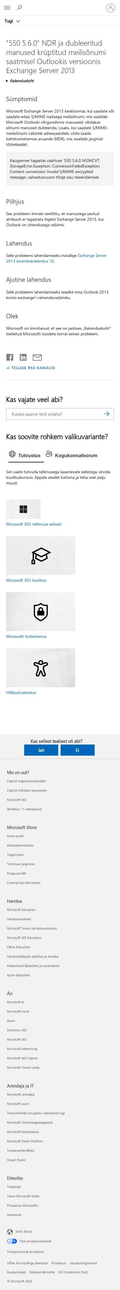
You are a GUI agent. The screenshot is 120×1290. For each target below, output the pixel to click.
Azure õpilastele (18, 975)
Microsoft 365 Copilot (22, 1058)
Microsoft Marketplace (23, 1132)
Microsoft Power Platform (25, 1141)
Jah (41, 750)
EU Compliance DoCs (74, 1272)
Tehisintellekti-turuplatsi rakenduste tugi (36, 1113)
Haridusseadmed (19, 919)
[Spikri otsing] (20, 7)
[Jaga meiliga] (34, 356)
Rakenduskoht (21, 80)
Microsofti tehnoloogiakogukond (29, 1122)
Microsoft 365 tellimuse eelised (33, 524)
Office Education (18, 947)
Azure (11, 1020)
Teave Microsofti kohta (23, 1196)
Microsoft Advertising (22, 1048)
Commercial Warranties (23, 882)
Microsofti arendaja (21, 1094)
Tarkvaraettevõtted (20, 1150)
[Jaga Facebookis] (10, 356)
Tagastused (15, 854)
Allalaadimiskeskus (20, 845)
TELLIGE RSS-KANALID (33, 367)
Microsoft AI (15, 1002)
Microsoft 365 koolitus (26, 580)
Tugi (9, 21)
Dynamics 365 (17, 1030)
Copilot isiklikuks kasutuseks (27, 790)
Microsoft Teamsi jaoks (23, 1067)
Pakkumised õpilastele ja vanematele (33, 965)
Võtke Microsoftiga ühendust (27, 1263)
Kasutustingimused (83, 1263)
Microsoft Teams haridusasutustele (32, 928)
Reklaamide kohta (42, 1272)
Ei (77, 750)
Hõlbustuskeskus (21, 692)
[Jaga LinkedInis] (20, 356)
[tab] (26, 455)
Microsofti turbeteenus (26, 636)
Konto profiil (15, 836)
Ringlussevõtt (16, 873)
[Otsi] (106, 414)
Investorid (14, 1215)
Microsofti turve (18, 1011)
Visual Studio (16, 1160)
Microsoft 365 (17, 799)
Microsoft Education (21, 909)
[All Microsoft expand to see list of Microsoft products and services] (7, 8)
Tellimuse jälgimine (21, 864)
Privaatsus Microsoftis (22, 1205)
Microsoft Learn (18, 1103)
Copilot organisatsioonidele (26, 781)
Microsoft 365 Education (24, 937)
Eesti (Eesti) (24, 1231)
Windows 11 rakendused (24, 809)
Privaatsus (59, 1263)
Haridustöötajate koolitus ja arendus (33, 956)
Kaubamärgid (16, 1272)
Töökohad (14, 1186)
